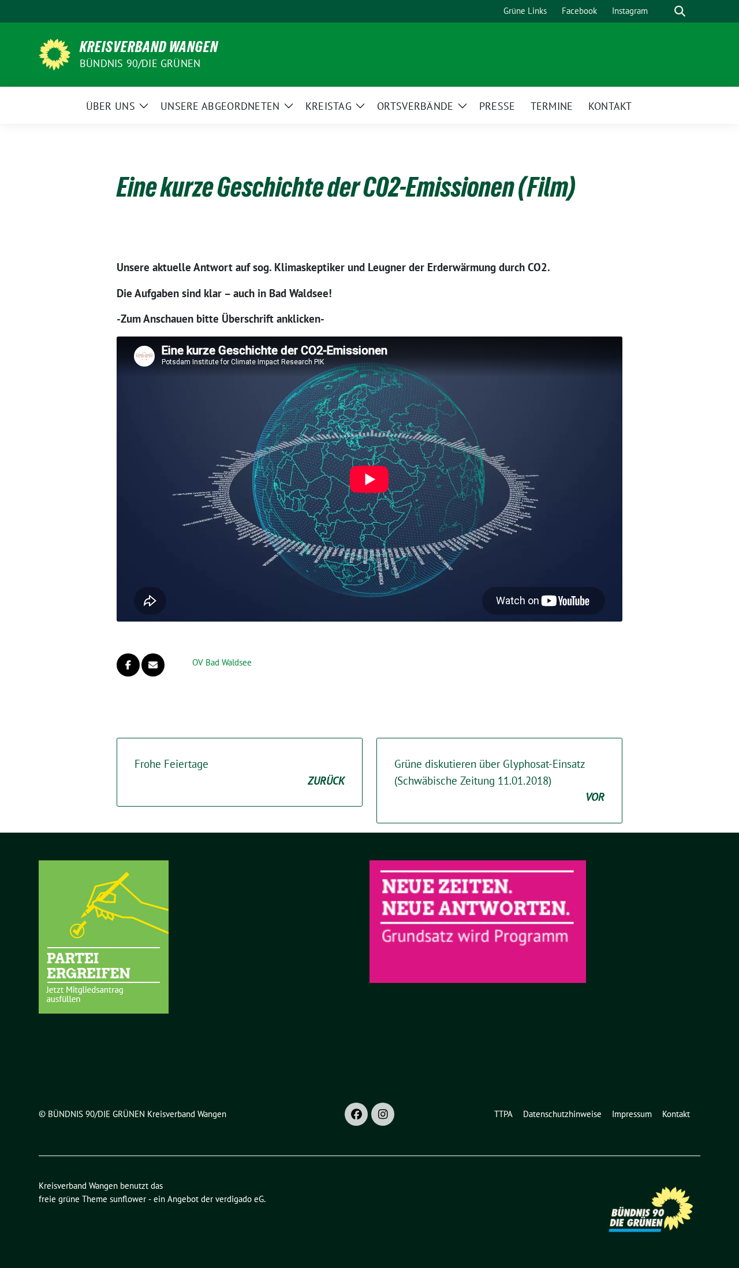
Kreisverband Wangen (149, 47)
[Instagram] (382, 1114)
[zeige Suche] (680, 11)
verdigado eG (239, 1198)
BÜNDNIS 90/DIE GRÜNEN (140, 63)
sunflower (128, 1198)
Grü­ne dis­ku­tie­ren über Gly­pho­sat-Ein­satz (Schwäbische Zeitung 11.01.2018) (499, 780)
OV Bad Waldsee (222, 662)
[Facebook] (356, 1114)
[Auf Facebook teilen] (128, 664)
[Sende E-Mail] (153, 664)
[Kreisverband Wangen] (54, 53)
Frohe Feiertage (240, 772)
